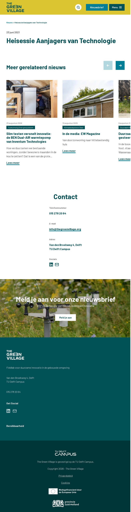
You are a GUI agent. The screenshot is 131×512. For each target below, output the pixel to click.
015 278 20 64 (13, 391)
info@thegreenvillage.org (65, 229)
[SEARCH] (78, 7)
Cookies (65, 482)
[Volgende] (120, 65)
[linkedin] (51, 264)
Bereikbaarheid (15, 425)
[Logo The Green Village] (15, 7)
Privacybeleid (65, 475)
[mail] (57, 264)
